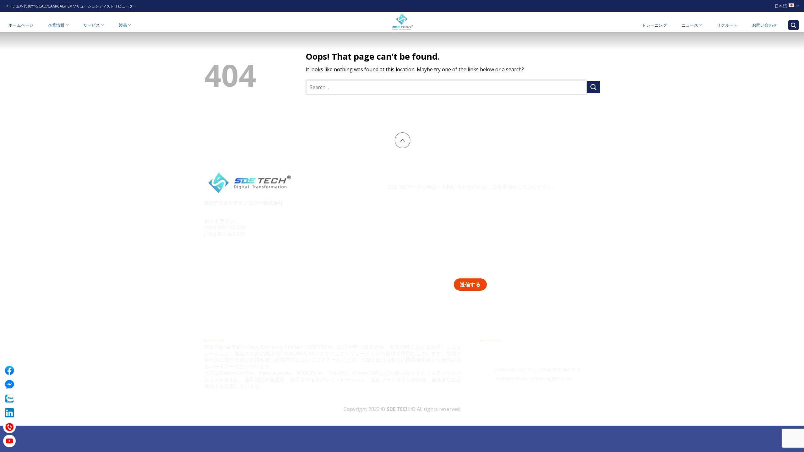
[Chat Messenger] (9, 384)
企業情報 (56, 25)
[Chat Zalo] (9, 398)
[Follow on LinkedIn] (233, 255)
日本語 (781, 6)
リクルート (727, 25)
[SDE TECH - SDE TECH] (402, 22)
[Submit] (593, 87)
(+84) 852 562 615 (224, 234)
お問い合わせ (764, 25)
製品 (123, 25)
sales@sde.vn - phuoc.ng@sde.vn (532, 378)
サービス (91, 25)
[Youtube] (9, 441)
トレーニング (654, 25)
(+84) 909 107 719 (224, 227)
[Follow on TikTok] (222, 255)
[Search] (793, 25)
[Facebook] (9, 370)
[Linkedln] (9, 412)
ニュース (690, 25)
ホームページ (21, 25)
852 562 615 (566, 369)
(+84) (546, 369)
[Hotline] (9, 427)
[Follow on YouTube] (245, 255)
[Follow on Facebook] (210, 255)
